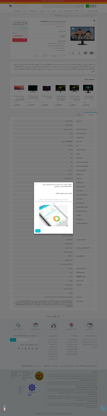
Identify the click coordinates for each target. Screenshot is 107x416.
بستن (38, 231)
